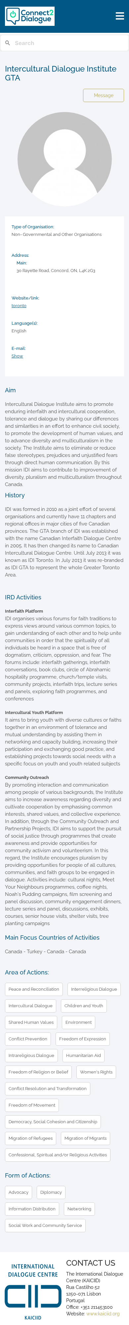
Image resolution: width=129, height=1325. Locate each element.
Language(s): (25, 323)
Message (103, 95)
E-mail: (19, 348)
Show (17, 356)
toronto (19, 305)
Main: (22, 262)
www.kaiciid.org (102, 1313)
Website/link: (25, 298)
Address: (20, 255)
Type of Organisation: (33, 226)
